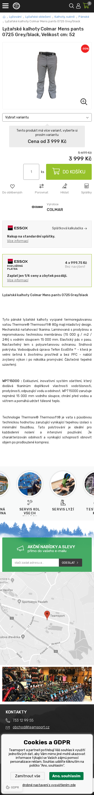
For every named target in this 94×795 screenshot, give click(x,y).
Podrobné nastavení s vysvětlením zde (47, 785)
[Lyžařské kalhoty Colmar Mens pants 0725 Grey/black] (47, 75)
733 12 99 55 (23, 720)
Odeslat (68, 562)
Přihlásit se (78, 5)
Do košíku (74, 172)
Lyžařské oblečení (38, 16)
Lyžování (15, 16)
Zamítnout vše (27, 776)
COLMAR (55, 209)
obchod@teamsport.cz (31, 727)
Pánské (83, 16)
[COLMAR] (37, 213)
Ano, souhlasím (66, 776)
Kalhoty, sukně (65, 16)
